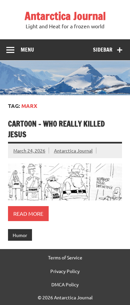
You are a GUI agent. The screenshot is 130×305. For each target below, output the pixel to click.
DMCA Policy (65, 284)
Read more (28, 213)
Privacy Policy (65, 271)
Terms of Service (65, 257)
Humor (20, 235)
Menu (27, 49)
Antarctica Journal (65, 16)
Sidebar (102, 49)
